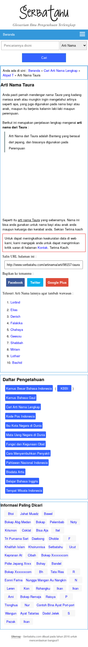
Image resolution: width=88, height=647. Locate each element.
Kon (26, 588)
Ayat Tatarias (29, 613)
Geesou (16, 336)
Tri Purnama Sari (16, 538)
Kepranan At (13, 555)
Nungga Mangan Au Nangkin (46, 580)
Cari (44, 58)
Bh (41, 571)
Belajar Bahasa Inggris (22, 481)
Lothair (15, 356)
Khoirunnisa (36, 546)
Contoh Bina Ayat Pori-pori (55, 605)
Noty (73, 522)
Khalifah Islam (15, 546)
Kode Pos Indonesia (20, 416)
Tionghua (11, 605)
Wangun (10, 613)
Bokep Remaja (30, 596)
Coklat (26, 530)
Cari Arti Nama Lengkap (60, 70)
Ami (11, 596)
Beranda (9, 34)
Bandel (56, 563)
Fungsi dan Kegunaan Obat (25, 444)
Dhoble (54, 538)
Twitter (35, 282)
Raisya (50, 596)
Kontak (43, 247)
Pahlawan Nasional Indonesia (27, 462)
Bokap (40, 522)
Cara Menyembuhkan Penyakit (28, 453)
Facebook (15, 282)
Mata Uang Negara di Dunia (25, 434)
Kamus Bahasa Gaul (20, 397)
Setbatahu (55, 546)
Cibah (32, 555)
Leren (11, 588)
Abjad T (8, 75)
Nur (27, 605)
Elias (14, 309)
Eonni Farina (13, 580)
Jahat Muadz (29, 513)
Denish (15, 316)
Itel (57, 530)
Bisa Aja (42, 530)
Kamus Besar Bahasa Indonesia (29, 388)
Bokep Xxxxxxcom (54, 555)
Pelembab (57, 522)
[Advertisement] (44, 185)
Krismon (11, 530)
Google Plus (57, 282)
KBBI (64, 388)
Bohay (40, 563)
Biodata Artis (15, 472)
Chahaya (17, 329)
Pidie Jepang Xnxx (18, 563)
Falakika (16, 323)
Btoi (11, 513)
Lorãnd (15, 302)
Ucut (72, 546)
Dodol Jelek (51, 613)
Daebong (38, 538)
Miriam (15, 349)
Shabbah (17, 342)
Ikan (60, 588)
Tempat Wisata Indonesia (24, 490)
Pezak (10, 621)
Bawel (48, 513)
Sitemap (16, 636)
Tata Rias (57, 571)
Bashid (17, 362)
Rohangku (43, 588)
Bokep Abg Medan (18, 522)
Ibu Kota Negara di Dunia (24, 425)
